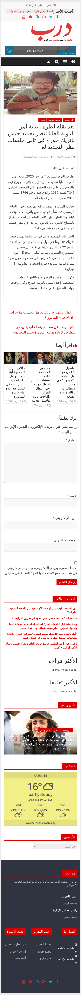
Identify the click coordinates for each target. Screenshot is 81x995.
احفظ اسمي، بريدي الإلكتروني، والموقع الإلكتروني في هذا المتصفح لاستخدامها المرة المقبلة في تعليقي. (40, 570)
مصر (42, 119)
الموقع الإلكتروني (65, 540)
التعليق (71, 440)
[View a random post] (48, 62)
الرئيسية (69, 119)
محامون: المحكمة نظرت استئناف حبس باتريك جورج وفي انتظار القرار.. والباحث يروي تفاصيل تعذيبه (41, 384)
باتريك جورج (44, 156)
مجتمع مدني (54, 119)
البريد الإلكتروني (65, 518)
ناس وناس (45, 730)
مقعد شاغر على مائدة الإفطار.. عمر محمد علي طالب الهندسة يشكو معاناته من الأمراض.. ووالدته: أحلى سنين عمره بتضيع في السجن (39, 740)
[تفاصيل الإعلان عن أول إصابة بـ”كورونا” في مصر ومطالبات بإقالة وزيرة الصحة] (65, 354)
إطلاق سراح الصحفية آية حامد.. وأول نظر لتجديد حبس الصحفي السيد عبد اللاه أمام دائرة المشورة (16, 382)
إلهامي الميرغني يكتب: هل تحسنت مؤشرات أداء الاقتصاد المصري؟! (43, 315)
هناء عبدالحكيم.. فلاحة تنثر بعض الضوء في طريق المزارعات (44, 618)
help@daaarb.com (67, 961)
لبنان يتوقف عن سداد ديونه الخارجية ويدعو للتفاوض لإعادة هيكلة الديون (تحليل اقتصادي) (42, 329)
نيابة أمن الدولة (30, 156)
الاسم (72, 496)
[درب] (73, 62)
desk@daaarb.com (67, 950)
